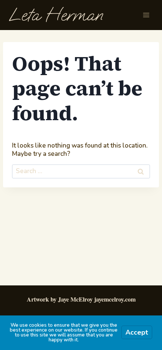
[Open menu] (146, 15)
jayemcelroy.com (115, 299)
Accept (136, 332)
